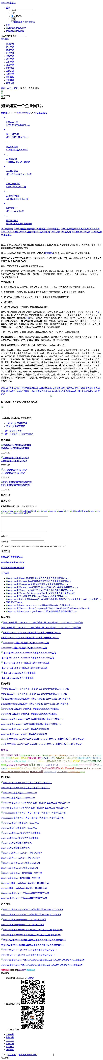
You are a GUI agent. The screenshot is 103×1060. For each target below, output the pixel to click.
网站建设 (49, 253)
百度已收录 (42, 113)
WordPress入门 (68, 768)
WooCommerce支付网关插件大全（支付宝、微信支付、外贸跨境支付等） (33, 818)
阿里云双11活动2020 (84, 758)
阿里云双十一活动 (89, 755)
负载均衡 (93, 229)
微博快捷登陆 (29, 22)
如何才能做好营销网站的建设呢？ (16, 485)
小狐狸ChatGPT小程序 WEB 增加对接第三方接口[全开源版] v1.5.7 (30, 638)
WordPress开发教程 (30, 768)
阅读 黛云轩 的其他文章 (16, 423)
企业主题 (10, 47)
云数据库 (40, 229)
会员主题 (10, 74)
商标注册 (96, 232)
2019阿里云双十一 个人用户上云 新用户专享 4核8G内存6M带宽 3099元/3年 (34, 694)
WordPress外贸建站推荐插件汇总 (15, 848)
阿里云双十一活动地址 (74, 755)
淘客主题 (10, 65)
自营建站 (6, 235)
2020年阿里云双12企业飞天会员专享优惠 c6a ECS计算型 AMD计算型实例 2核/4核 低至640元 (42, 744)
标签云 (4, 750)
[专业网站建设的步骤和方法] (14, 470)
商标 (89, 391)
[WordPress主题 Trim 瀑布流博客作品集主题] (20, 833)
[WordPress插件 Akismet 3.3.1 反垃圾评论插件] (21, 853)
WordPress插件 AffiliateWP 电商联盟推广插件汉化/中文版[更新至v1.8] (31, 724)
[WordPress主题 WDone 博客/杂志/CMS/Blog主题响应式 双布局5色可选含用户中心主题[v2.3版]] (43, 960)
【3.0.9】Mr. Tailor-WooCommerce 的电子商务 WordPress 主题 (27, 658)
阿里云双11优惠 (32, 761)
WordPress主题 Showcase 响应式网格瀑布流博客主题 (24, 734)
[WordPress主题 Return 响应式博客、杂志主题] (21, 873)
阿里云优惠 (51, 761)
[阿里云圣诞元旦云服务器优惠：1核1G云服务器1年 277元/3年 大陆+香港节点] (35, 699)
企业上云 (14, 970)
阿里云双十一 (61, 758)
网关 (5, 232)
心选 (86, 232)
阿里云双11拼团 (8, 761)
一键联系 (30, 978)
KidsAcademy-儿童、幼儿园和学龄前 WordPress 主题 (24, 648)
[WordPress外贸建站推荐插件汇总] (16, 843)
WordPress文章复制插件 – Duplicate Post (18, 798)
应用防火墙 (42, 232)
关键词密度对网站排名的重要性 (15, 448)
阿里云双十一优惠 (34, 758)
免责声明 (10, 1047)
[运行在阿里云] (46, 1055)
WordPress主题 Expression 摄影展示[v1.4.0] (19, 868)
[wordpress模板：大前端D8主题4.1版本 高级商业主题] (25, 883)
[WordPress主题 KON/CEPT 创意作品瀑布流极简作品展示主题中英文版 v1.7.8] (35, 803)
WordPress (62, 771)
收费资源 (10, 71)
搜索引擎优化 (21, 765)
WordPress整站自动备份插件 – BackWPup (19, 828)
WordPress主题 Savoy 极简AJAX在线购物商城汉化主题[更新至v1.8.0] (31, 914)
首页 (3, 88)
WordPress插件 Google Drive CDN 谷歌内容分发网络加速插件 (28, 955)
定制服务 (10, 83)
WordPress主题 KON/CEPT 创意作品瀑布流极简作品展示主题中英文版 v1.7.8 (34, 808)
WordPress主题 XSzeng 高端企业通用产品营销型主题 (24, 898)
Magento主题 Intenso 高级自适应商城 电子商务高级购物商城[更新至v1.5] (32, 945)
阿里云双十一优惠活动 (19, 758)
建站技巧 (33, 764)
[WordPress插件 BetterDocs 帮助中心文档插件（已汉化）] (26, 783)
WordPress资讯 (12, 88)
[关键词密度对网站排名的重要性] (16, 445)
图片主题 (10, 56)
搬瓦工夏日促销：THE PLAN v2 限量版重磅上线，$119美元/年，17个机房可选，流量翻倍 (41, 628)
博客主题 (10, 50)
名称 (4, 536)
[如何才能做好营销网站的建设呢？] (17, 482)
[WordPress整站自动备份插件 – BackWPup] (20, 823)
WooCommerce (72, 772)
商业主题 (12, 1055)
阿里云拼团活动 (26, 755)
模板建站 (96, 761)
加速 (65, 388)
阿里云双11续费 (72, 758)
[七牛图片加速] (60, 1055)
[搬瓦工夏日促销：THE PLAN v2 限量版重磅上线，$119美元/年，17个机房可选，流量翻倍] (42, 622)
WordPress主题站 (8, 3)
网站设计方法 (11, 431)
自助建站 (75, 761)
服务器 (3, 765)
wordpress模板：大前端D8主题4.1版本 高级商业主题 (24, 888)
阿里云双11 (41, 761)
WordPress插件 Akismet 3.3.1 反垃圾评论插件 (20, 858)
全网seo (42, 765)
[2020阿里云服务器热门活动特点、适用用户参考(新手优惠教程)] (30, 709)
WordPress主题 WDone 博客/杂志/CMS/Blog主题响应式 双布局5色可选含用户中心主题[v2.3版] (42, 965)
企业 (99, 312)
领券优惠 (5, 970)
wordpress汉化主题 (72, 765)
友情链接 (10, 1050)
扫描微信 (10, 31)
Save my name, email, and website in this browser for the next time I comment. (35, 546)
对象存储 (80, 229)
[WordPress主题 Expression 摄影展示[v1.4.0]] (20, 863)
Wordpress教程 (87, 764)
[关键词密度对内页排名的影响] (15, 458)
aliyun (82, 772)
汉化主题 (10, 62)
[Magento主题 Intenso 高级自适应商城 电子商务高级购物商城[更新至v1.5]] (33, 940)
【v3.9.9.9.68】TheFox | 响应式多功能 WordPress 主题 (24, 668)
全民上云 (22, 970)
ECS (78, 772)
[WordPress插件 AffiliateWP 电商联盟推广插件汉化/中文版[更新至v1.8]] (32, 719)
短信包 (66, 232)
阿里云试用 (5, 755)
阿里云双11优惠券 (20, 761)
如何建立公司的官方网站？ (17, 434)
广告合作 (10, 1044)
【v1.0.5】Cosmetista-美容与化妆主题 (17, 678)
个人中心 (10, 1041)
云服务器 (7, 229)
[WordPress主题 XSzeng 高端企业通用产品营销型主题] (25, 893)
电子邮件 (6, 542)
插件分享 (10, 68)
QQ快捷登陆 (16, 22)
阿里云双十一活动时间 (41, 755)
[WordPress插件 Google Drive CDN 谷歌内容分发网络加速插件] (29, 950)
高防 (55, 232)
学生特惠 (31, 970)
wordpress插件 (14, 768)
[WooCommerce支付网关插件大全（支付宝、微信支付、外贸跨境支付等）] (34, 813)
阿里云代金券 (63, 761)
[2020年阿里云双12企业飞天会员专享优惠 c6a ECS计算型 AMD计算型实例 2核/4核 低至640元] (43, 739)
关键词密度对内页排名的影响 (14, 461)
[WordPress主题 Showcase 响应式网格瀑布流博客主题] (25, 729)
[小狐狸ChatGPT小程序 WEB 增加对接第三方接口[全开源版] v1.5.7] (31, 633)
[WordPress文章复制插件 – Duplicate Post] (19, 793)
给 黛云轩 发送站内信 (15, 426)
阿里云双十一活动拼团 (57, 755)
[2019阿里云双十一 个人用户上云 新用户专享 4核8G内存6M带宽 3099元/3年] (35, 689)
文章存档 (10, 1034)
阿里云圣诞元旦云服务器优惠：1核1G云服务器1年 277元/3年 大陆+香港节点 (34, 704)
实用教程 (10, 77)
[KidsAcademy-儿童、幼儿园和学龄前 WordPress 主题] (25, 643)
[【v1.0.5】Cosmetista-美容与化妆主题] (18, 673)
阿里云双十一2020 (48, 758)
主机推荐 (10, 80)
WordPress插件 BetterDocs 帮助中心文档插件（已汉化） (25, 788)
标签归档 (10, 1037)
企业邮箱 (28, 232)
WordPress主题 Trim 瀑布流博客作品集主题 (19, 838)
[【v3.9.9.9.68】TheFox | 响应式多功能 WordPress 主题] (25, 663)
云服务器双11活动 (52, 765)
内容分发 (67, 229)
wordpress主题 (36, 771)
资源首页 (10, 44)
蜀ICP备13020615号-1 (28, 1055)
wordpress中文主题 (50, 772)
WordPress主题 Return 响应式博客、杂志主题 (20, 878)
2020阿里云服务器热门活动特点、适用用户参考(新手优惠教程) (29, 714)
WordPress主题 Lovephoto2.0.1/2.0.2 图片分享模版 (22, 925)
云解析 (15, 232)
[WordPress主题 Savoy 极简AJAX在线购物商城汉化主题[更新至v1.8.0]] (32, 909)
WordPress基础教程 (50, 768)
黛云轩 (4, 113)
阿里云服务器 (15, 755)
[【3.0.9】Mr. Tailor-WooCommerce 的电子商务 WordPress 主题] (28, 653)
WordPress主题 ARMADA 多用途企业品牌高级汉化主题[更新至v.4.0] (31, 935)
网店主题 (10, 59)
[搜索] (26, 36)
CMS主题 (10, 53)
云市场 (77, 232)
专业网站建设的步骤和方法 (13, 473)
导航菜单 (5, 39)
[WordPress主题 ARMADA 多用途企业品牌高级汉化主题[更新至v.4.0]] (32, 930)
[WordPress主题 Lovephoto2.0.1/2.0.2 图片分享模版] (23, 920)
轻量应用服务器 (24, 229)
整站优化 (10, 765)
